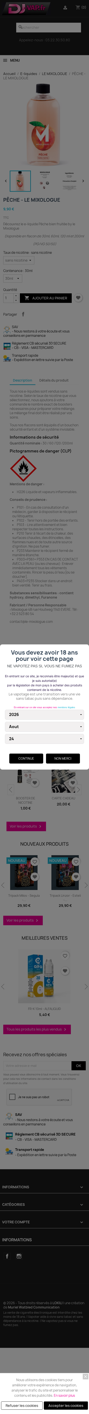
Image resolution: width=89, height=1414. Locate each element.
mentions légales (66, 707)
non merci (62, 758)
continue (26, 758)
